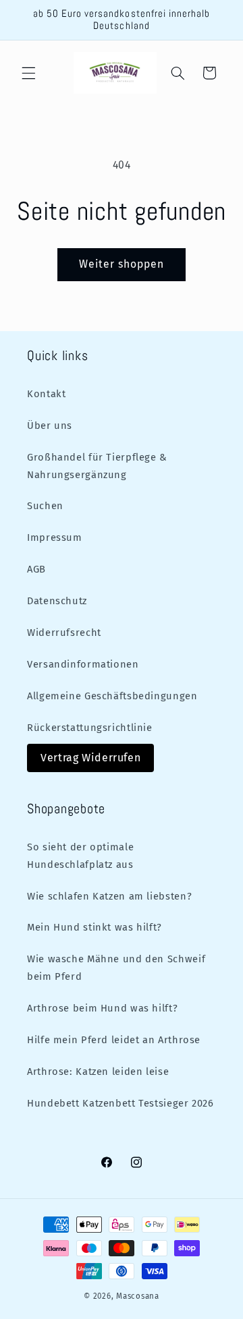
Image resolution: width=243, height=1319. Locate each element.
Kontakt (46, 394)
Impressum (54, 537)
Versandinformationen (83, 664)
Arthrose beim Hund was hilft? (102, 1008)
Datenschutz (57, 601)
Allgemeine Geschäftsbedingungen (112, 696)
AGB (36, 569)
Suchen (45, 506)
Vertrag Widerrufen (90, 757)
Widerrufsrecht (64, 632)
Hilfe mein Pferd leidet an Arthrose (113, 1040)
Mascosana (137, 1296)
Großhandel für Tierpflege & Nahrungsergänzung (97, 466)
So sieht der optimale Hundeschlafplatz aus (80, 856)
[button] (28, 72)
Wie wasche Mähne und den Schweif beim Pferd (116, 968)
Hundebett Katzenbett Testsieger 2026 (120, 1103)
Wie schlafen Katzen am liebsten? (109, 896)
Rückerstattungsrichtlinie (90, 728)
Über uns (49, 425)
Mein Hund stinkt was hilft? (94, 927)
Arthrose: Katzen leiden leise (98, 1071)
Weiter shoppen (122, 264)
